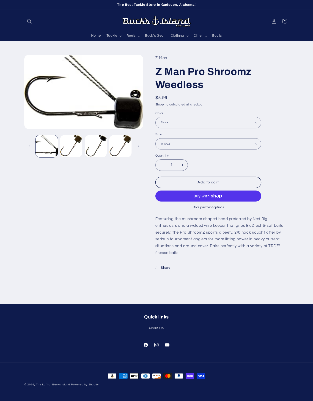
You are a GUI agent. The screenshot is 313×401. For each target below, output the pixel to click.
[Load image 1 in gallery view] (47, 146)
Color (159, 113)
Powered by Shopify (85, 384)
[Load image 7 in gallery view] (71, 146)
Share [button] (165, 267)
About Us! (156, 328)
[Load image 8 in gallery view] (96, 146)
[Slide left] (29, 146)
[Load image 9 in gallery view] (120, 146)
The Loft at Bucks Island (53, 384)
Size (158, 134)
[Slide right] (138, 146)
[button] (29, 21)
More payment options (208, 207)
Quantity (162, 155)
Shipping (162, 104)
